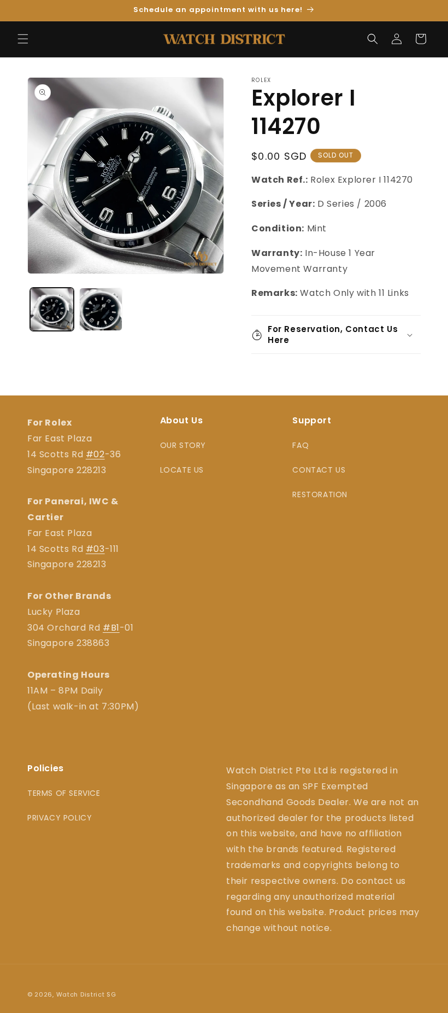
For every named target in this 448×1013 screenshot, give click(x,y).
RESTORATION (319, 494)
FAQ (300, 445)
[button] (23, 39)
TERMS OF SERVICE (64, 793)
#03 (95, 549)
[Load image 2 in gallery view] (101, 309)
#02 (95, 454)
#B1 (111, 627)
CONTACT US (318, 469)
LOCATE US (182, 469)
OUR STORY (183, 445)
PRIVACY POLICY (59, 817)
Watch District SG (86, 994)
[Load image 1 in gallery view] (52, 309)
